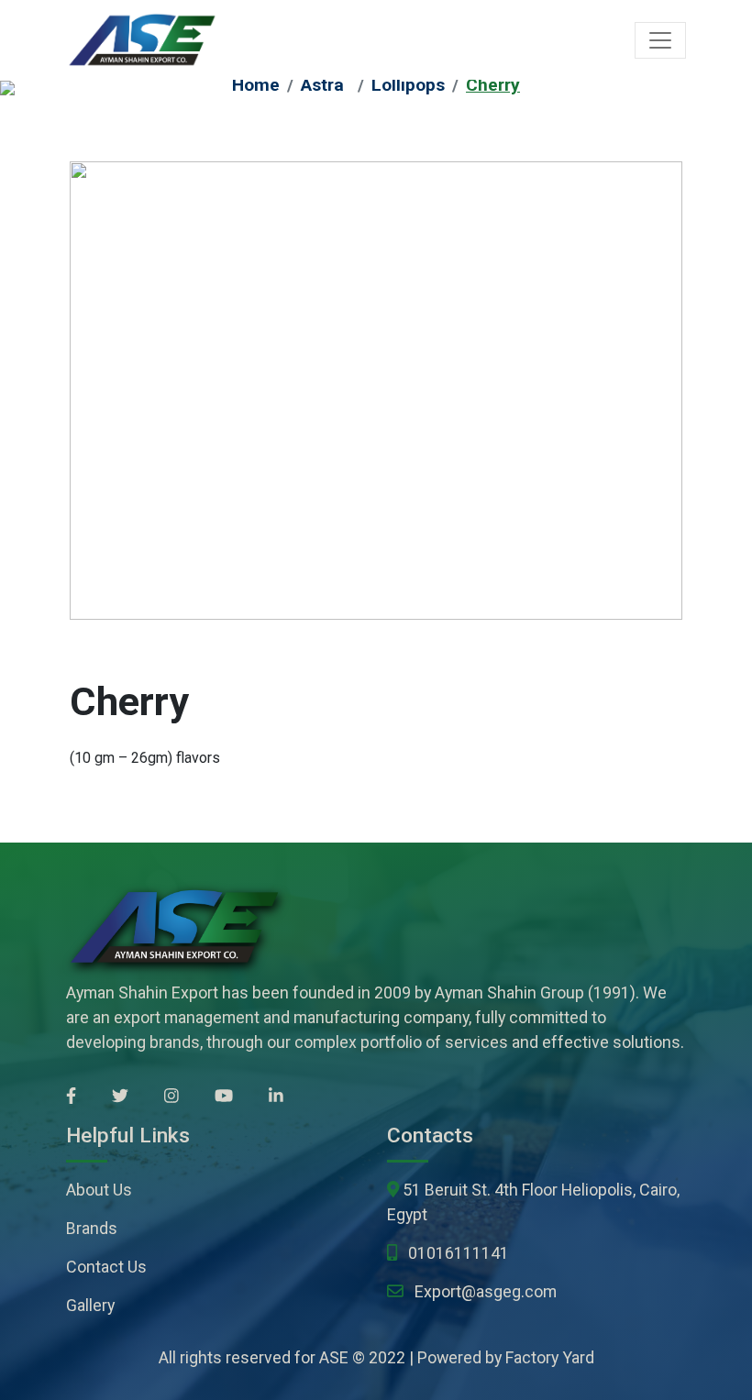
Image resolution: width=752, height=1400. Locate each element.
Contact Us (106, 1266)
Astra (322, 84)
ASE (333, 1357)
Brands (91, 1228)
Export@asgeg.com (486, 1291)
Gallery (90, 1305)
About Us (99, 1189)
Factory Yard (549, 1357)
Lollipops (408, 84)
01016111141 (458, 1252)
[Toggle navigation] (660, 40)
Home (256, 84)
